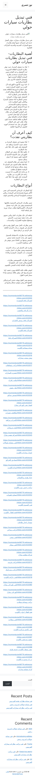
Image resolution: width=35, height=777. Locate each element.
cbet (30, 729)
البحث (30, 680)
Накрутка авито (25, 752)
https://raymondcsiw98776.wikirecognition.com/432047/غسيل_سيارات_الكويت (17, 450)
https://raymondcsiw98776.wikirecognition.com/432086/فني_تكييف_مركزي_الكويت (17, 627)
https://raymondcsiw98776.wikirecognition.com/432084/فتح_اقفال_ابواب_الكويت (17, 609)
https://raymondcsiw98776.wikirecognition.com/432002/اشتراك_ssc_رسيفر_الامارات (17, 318)
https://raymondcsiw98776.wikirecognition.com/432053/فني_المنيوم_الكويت (17, 502)
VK (31, 759)
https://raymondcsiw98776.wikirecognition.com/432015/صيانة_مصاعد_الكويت (17, 345)
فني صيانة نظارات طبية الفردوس (20, 701)
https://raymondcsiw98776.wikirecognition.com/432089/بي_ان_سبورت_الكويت (17, 657)
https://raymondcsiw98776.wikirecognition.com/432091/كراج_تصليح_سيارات (17, 667)
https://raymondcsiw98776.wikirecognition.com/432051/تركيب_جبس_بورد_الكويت (17, 485)
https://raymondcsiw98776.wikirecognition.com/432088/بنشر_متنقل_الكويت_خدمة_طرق (17, 647)
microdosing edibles (24, 736)
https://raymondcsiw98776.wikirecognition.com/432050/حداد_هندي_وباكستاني (17, 475)
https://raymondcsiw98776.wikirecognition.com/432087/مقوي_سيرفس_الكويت (17, 637)
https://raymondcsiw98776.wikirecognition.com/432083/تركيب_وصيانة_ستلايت (17, 599)
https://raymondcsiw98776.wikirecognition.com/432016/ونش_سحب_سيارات (17, 355)
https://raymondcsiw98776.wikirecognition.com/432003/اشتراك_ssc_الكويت (17, 328)
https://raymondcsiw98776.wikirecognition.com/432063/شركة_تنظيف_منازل (17, 552)
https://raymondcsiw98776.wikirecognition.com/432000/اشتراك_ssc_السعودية (17, 298)
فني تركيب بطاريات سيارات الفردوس (19, 708)
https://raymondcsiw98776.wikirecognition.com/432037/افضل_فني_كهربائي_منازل (17, 402)
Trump (29, 744)
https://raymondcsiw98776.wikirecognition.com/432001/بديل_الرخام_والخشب (17, 308)
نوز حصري (26, 4)
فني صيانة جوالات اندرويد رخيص (21, 705)
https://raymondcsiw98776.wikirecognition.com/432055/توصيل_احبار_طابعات (17, 520)
